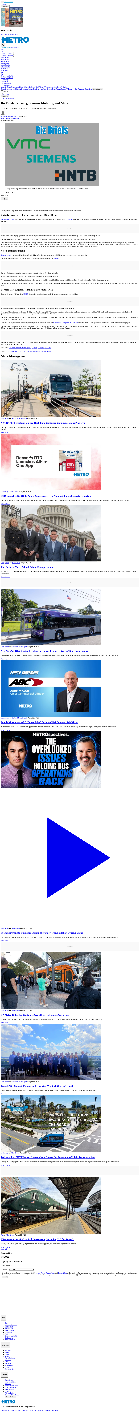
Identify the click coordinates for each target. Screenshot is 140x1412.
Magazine (4, 87)
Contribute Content (45, 89)
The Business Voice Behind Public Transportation (27, 567)
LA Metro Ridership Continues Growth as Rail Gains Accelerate (35, 1015)
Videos (17, 87)
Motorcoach (5, 61)
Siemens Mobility (6, 255)
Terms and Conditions (85, 89)
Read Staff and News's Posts (10, 118)
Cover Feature (8, 2)
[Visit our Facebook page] (2, 1258)
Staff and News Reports (19, 418)
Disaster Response (7, 53)
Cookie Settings (97, 89)
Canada (69, 219)
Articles (19, 2)
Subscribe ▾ (5, 6)
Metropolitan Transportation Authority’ (65, 323)
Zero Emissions (6, 83)
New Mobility (5, 65)
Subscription (5, 89)
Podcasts (32, 87)
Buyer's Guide (62, 87)
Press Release (56, 89)
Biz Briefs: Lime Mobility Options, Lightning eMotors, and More (30, 348)
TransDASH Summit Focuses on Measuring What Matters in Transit (37, 1086)
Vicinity (28, 351)
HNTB (25, 294)
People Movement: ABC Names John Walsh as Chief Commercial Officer (39, 722)
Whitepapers (48, 87)
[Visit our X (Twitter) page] (6, 1258)
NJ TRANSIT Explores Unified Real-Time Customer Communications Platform (43, 423)
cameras (56, 258)
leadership (40, 351)
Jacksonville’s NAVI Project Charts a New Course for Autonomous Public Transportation (48, 1157)
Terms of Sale (23, 1410)
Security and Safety (7, 76)
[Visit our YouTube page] (8, 1258)
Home (3, 98)
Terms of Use (14, 1410)
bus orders (34, 351)
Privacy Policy (73, 89)
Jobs (36, 87)
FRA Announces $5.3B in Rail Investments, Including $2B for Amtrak (37, 1239)
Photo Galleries (24, 87)
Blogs (13, 87)
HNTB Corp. (21, 351)
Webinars (41, 87)
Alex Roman (15, 491)
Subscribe (4, 34)
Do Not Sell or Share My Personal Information (43, 1410)
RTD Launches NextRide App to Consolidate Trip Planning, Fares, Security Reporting (46, 496)
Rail (2, 72)
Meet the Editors (14, 89)
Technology (5, 80)
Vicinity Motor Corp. (7, 219)
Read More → (5, 432)
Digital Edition (13, 34)
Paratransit (4, 68)
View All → (5, 1249)
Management (5, 57)
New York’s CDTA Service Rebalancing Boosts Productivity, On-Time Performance (44, 651)
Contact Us (64, 89)
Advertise (23, 89)
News (15, 2)
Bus (2, 49)
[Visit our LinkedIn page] (4, 1258)
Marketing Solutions (32, 89)
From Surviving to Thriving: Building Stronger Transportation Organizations (42, 932)
